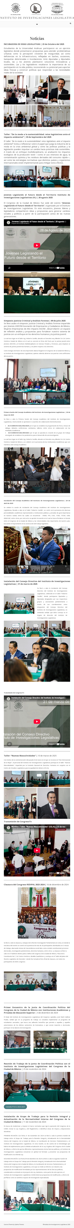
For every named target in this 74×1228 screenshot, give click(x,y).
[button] (66, 362)
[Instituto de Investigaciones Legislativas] (37, 9)
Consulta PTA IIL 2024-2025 (15, 1107)
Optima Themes (19, 1224)
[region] (37, 382)
